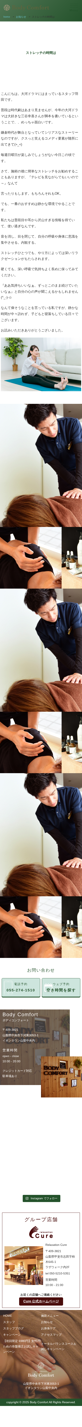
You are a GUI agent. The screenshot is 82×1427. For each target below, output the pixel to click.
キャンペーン (12, 1334)
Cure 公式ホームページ (41, 1301)
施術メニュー (50, 1315)
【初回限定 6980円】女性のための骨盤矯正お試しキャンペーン (21, 1346)
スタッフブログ (13, 1328)
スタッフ (9, 1322)
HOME (7, 1315)
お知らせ (47, 1322)
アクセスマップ (51, 1334)
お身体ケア (48, 1328)
